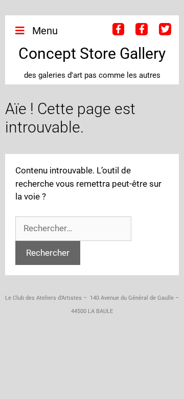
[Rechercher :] (73, 228)
